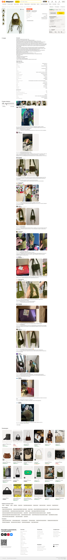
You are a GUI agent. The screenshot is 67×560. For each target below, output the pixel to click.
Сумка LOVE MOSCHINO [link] (38, 498)
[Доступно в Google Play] (5, 535)
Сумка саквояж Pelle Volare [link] (49, 480)
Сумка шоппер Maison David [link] (59, 498)
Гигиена (21, 535)
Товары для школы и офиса (24, 547)
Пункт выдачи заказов (56, 535)
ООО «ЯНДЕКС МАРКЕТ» (62, 557)
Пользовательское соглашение (11, 558)
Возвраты (38, 536)
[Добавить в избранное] (10, 431)
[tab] (4, 4)
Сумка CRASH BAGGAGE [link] (27, 480)
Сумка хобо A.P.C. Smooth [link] (59, 480)
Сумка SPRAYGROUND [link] (48, 462)
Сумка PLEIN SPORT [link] (6, 498)
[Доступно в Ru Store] (11, 535)
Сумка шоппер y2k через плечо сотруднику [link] (17, 499)
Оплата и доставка (40, 532)
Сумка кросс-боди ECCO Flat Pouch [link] (7, 444)
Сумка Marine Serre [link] (16, 480)
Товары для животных (23, 550)
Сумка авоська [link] (47, 498)
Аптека (21, 540)
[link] (3, 505)
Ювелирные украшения (24, 554)
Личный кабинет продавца (41, 546)
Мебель (21, 532)
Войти (63, 1)
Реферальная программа (57, 532)
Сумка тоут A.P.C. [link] (36, 480)
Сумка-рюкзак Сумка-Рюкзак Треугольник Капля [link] (7, 481)
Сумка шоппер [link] (57, 444)
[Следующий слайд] (23, 21)
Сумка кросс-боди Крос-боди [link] (17, 462)
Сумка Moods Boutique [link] (58, 462)
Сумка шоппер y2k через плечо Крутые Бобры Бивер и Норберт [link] (28, 499)
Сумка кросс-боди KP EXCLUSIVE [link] (37, 444)
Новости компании (56, 531)
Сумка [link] (14, 444)
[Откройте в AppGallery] (8, 535)
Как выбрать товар (40, 531)
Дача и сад (22, 544)
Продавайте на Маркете (40, 547)
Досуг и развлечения (23, 531)
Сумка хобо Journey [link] (48, 444)
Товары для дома (22, 539)
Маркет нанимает (55, 536)
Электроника (22, 536)
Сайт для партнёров (40, 550)
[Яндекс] (65, 558)
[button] (29, 9)
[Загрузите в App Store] (2, 535)
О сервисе (38, 535)
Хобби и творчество (23, 543)
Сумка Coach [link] (36, 462)
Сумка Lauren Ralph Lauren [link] (6, 462)
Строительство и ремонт (24, 551)
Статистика (4, 558)
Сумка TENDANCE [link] (26, 444)
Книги (21, 546)
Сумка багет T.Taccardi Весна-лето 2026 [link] (28, 462)
